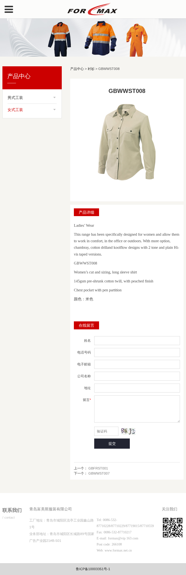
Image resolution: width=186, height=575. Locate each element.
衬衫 (91, 69)
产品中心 (77, 69)
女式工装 (15, 110)
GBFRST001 (98, 468)
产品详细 (86, 212)
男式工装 (15, 98)
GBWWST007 (99, 473)
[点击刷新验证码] (128, 431)
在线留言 (86, 325)
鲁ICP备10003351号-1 (93, 569)
